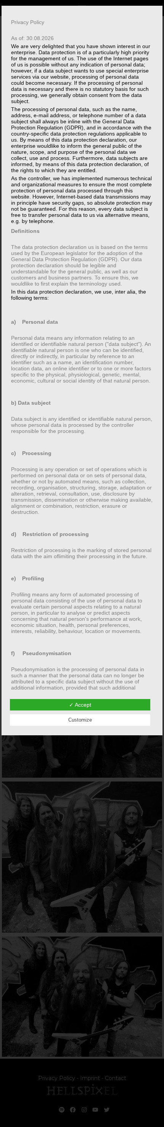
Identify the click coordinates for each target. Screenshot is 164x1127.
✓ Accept (80, 705)
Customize (80, 720)
